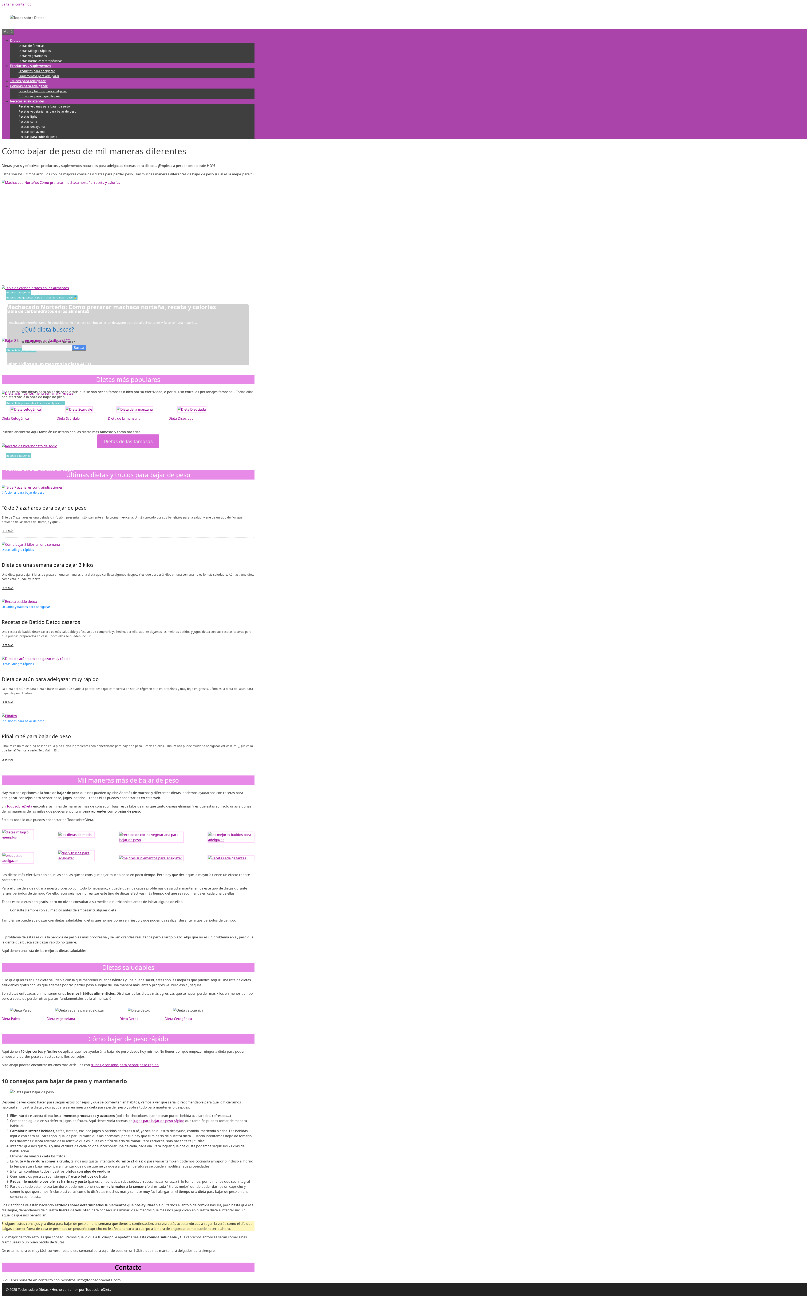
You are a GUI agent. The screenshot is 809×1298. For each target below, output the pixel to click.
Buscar (79, 347)
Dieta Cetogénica (15, 418)
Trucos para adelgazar (28, 81)
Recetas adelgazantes (27, 101)
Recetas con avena (32, 132)
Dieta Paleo (11, 1018)
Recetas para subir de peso (38, 137)
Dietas (15, 40)
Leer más (7, 531)
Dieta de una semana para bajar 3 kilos (48, 564)
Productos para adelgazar (37, 71)
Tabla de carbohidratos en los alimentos (47, 311)
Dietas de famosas (31, 46)
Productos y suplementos (30, 65)
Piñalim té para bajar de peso (36, 736)
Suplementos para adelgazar (39, 76)
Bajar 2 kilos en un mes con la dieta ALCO (48, 364)
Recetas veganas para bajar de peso (44, 106)
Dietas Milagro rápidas (35, 51)
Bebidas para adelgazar (29, 86)
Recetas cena (28, 122)
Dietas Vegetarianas (33, 56)
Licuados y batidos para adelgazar (43, 91)
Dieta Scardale (68, 418)
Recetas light (28, 116)
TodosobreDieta (19, 806)
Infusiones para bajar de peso (40, 96)
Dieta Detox (128, 1018)
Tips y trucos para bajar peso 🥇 (56, 297)
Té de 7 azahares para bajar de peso (44, 507)
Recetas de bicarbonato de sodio (40, 469)
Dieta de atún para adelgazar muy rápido (50, 679)
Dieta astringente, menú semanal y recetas (51, 416)
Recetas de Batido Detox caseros (41, 621)
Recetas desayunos (32, 127)
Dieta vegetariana (61, 1018)
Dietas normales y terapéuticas (40, 61)
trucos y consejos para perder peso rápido (125, 1065)
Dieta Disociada (181, 418)
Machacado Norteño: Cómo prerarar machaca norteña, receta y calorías (111, 307)
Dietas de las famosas (128, 441)
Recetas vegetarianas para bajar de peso (47, 111)
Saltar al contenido (17, 4)
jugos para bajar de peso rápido (158, 1120)
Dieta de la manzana (124, 418)
